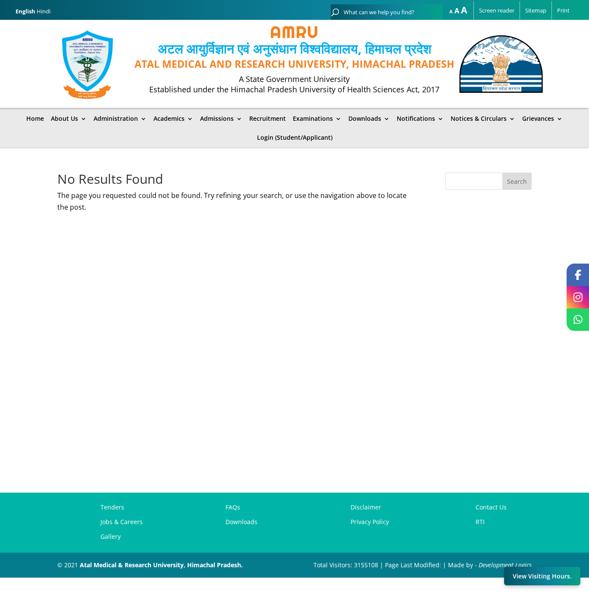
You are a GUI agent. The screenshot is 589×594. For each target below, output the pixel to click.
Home (35, 119)
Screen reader (496, 10)
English (25, 11)
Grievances (538, 119)
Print (563, 10)
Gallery (110, 536)
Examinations (313, 119)
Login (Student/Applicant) (294, 138)
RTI (480, 522)
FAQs (233, 507)
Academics (169, 119)
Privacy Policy (370, 522)
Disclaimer (366, 507)
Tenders (112, 507)
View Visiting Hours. (542, 576)
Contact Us (491, 507)
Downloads (364, 119)
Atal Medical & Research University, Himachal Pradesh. (161, 565)
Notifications (416, 119)
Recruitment (267, 119)
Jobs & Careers (121, 522)
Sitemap (535, 10)
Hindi (43, 11)
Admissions (217, 119)
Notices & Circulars (479, 119)
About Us (64, 119)
